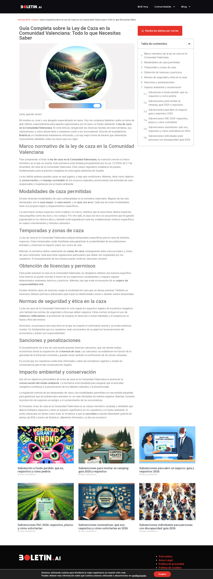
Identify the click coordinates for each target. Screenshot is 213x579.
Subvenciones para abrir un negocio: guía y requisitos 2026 (168, 111)
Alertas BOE (24, 19)
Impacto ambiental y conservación (162, 87)
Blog (184, 6)
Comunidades (162, 6)
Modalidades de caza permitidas (162, 62)
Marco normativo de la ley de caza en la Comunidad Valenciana (165, 55)
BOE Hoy (143, 6)
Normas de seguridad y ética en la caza (165, 77)
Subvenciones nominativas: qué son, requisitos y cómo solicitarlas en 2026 (169, 129)
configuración (139, 575)
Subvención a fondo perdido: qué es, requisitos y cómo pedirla (168, 94)
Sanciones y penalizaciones (159, 82)
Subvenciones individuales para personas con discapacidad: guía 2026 (169, 137)
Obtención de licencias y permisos (163, 72)
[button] (189, 44)
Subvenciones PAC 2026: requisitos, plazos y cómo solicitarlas (168, 120)
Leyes (35, 19)
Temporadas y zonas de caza (160, 67)
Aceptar (162, 574)
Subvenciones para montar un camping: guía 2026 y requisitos (165, 103)
